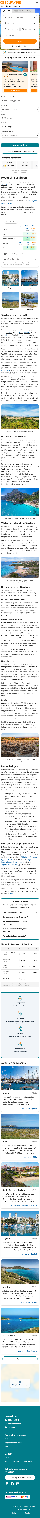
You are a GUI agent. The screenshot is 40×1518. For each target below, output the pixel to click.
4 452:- (35, 960)
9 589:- (26, 229)
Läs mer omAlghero (29, 1109)
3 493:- (33, 233)
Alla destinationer (11, 222)
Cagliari (9, 332)
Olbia (21, 332)
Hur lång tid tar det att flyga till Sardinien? (15, 930)
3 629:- (27, 233)
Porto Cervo (5, 370)
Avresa (3, 114)
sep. (26, 226)
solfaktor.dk (25, 1513)
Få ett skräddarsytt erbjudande (18, 151)
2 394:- (33, 247)
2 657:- (27, 238)
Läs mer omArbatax (29, 1302)
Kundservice (12, 1427)
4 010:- (35, 954)
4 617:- (35, 972)
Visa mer (20, 1359)
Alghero (27, 332)
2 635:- (33, 238)
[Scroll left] (3, 165)
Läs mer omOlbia (30, 1157)
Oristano (8, 335)
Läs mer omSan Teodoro (27, 1351)
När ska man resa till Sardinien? (15, 917)
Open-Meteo (23, 172)
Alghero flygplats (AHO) (10, 865)
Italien (12, 894)
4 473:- (35, 966)
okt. (33, 226)
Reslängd (4, 105)
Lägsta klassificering (7, 131)
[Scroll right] (36, 165)
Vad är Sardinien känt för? (13, 912)
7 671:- (33, 229)
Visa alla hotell (18, 145)
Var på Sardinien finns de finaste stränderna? (15, 923)
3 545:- (27, 247)
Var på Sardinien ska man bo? (14, 936)
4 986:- (35, 979)
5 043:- (33, 242)
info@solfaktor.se (14, 1424)
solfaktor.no (15, 1513)
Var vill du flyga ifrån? (7, 97)
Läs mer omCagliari (29, 1254)
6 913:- (27, 242)
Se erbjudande (15, 90)
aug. (20, 226)
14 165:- (19, 242)
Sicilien (4, 184)
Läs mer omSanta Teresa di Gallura (23, 1206)
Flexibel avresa (5, 123)
